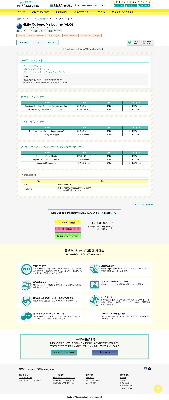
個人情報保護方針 (126, 385)
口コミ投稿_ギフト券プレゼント (64, 383)
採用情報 (123, 380)
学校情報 (23, 43)
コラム (103, 12)
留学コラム (90, 378)
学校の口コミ (63, 12)
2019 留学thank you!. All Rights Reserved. (85, 397)
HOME (23, 12)
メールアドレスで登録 (65, 352)
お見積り (69, 229)
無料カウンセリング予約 (69, 236)
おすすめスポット (84, 12)
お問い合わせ (125, 383)
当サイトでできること (124, 12)
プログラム (51, 43)
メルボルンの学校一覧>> (144, 204)
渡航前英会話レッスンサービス (64, 378)
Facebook (105, 352)
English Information (127, 388)
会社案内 (123, 378)
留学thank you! (22, 19)
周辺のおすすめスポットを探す (30, 380)
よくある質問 (91, 383)
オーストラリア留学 (39, 19)
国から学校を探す (41, 12)
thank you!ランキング (94, 380)
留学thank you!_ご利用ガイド (63, 380)
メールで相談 (69, 223)
